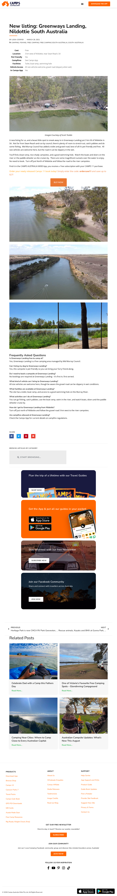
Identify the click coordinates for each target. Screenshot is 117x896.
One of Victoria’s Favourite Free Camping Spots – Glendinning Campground (83, 685)
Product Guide (86, 784)
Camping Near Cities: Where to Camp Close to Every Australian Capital (31, 739)
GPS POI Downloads (14, 803)
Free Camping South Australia (53, 42)
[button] (82, 4)
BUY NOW (58, 182)
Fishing (23, 42)
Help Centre (85, 775)
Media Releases (53, 789)
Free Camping (33, 42)
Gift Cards (9, 808)
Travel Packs (11, 794)
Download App (12, 776)
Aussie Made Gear (13, 812)
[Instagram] (63, 868)
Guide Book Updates (89, 789)
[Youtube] (53, 868)
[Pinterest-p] (58, 868)
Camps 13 (10, 785)
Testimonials (52, 794)
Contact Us (85, 812)
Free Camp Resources (14, 817)
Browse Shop (11, 780)
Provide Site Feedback (89, 798)
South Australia (76, 42)
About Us (51, 775)
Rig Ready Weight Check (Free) (18, 822)
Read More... (17, 690)
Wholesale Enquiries (55, 780)
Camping (15, 42)
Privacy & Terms (87, 807)
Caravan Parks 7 (12, 790)
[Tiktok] (68, 868)
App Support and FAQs (90, 780)
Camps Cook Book (13, 799)
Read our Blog (52, 803)
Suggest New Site (88, 803)
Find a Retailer (86, 794)
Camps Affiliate (53, 784)
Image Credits (52, 798)
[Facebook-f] (48, 868)
